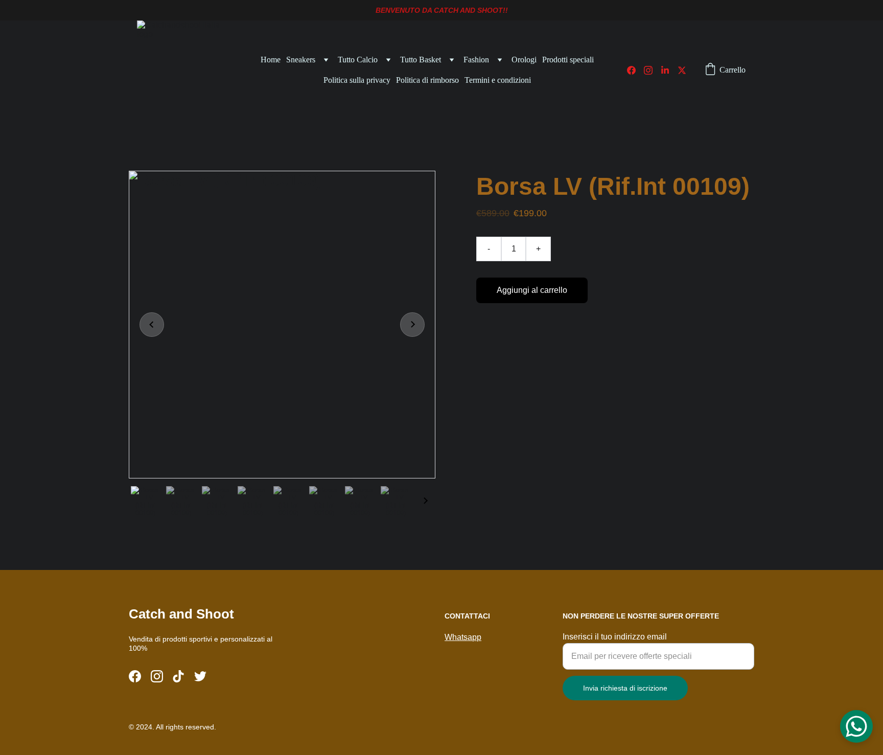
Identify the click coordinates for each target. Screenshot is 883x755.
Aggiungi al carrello (532, 290)
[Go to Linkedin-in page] (669, 70)
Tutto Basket (420, 59)
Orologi (524, 59)
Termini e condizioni (497, 80)
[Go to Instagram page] (652, 70)
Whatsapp (463, 637)
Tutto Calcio (358, 59)
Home (271, 59)
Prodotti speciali (568, 59)
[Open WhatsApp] (856, 726)
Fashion (476, 59)
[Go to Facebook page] (635, 70)
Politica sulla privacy (356, 80)
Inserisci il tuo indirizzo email (615, 636)
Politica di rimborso (427, 80)
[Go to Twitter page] (682, 70)
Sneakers (300, 59)
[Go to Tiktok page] (178, 676)
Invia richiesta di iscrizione (625, 688)
